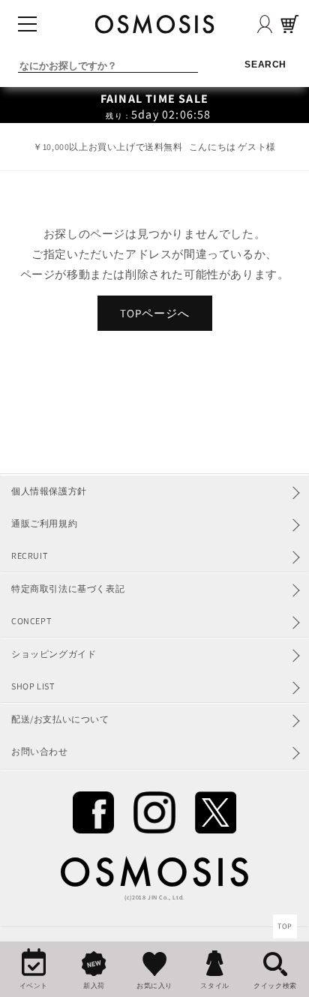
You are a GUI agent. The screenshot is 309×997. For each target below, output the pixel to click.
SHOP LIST (32, 686)
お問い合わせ (39, 751)
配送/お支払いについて (60, 719)
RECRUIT (29, 555)
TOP (285, 926)
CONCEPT (31, 620)
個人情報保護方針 (49, 491)
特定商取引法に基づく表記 (67, 588)
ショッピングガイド (53, 653)
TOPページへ (155, 313)
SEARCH (265, 64)
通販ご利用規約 (44, 523)
